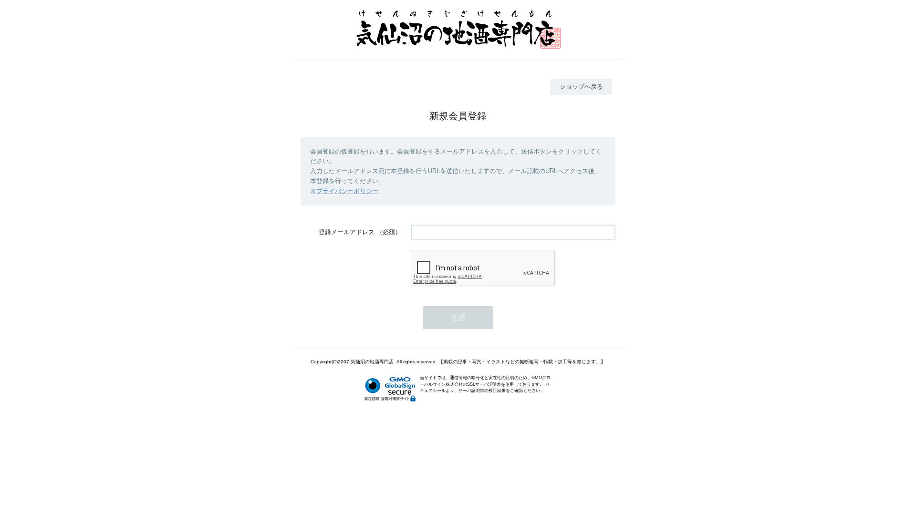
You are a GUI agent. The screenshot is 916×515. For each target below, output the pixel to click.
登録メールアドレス (347, 232)
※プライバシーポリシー (344, 191)
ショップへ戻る (581, 86)
